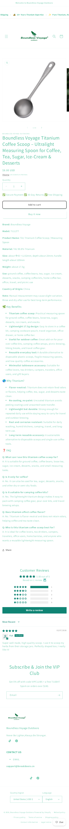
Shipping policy (51, 817)
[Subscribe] (58, 695)
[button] (6, 36)
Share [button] (9, 549)
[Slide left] (27, 127)
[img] (9, 630)
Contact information (29, 822)
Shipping (5, 175)
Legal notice (46, 822)
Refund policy (59, 812)
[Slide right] (41, 127)
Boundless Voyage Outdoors (22, 812)
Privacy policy (20, 817)
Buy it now (34, 214)
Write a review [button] (34, 610)
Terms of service (35, 817)
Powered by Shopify (42, 812)
